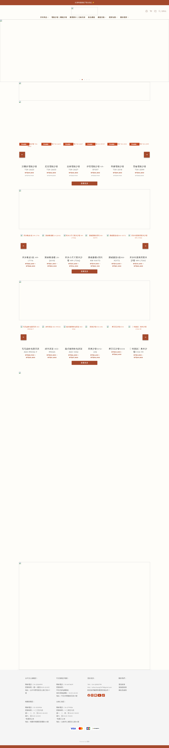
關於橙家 (123, 17)
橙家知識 (112, 17)
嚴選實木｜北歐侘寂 (77, 17)
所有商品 (43, 17)
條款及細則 (123, 690)
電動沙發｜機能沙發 (59, 17)
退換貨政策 (123, 687)
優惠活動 (101, 17)
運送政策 (122, 684)
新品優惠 (91, 17)
